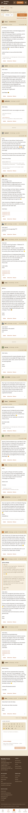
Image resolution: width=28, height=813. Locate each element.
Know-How (17, 775)
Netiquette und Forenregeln (4, 797)
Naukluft (7, 133)
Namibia (7, 7)
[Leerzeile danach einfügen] (19, 726)
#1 (25, 24)
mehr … (3, 216)
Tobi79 (6, 532)
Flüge (11, 7)
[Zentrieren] (12, 726)
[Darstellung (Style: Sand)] (14, 2)
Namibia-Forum (6, 2)
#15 (25, 499)
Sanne (6, 21)
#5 (25, 175)
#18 (25, 629)
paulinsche (7, 101)
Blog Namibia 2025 (6, 213)
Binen (6, 559)
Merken (7, 15)
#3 (25, 104)
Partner (16, 779)
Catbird (6, 662)
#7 (25, 239)
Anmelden (20, 2)
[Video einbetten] (6, 728)
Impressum (3, 791)
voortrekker (7, 377)
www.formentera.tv (6, 489)
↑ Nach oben (24, 717)
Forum (2, 7)
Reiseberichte (18, 762)
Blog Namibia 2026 (6, 212)
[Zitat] (14, 726)
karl (6, 224)
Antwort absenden (20, 748)
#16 (25, 532)
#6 (25, 224)
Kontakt (2, 800)
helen (6, 175)
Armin (6, 282)
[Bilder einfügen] (12, 728)
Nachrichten (3, 779)
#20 (25, 698)
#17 (25, 559)
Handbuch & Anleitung (5, 785)
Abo (2, 781)
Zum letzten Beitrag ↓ (22, 18)
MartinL (6, 347)
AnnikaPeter (8, 497)
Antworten (22, 15)
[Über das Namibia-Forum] (2, 2)
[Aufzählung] (9, 726)
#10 (25, 350)
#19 (25, 665)
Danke (4, 61)
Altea (6, 465)
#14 (25, 465)
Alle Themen (17, 760)
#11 (25, 379)
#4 (25, 135)
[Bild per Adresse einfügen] (9, 728)
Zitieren (14, 61)
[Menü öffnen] (25, 2)
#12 (25, 404)
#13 (25, 438)
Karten (16, 777)
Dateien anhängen (7, 741)
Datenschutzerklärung (5, 793)
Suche (16, 764)
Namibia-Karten (18, 781)
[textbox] (14, 735)
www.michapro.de (5, 117)
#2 (25, 66)
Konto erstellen (4, 777)
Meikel (6, 66)
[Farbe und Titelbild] (11, 15)
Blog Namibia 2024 (6, 214)
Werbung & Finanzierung (6, 783)
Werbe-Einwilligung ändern (6, 794)
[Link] (22, 726)
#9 (25, 323)
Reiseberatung (18, 768)
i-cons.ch (23, 804)
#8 (25, 285)
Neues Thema (18, 766)
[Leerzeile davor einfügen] (17, 726)
